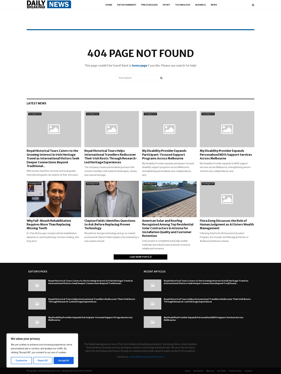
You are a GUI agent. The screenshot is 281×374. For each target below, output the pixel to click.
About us (210, 371)
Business (200, 4)
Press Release (149, 4)
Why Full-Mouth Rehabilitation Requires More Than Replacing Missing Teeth (49, 224)
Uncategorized (35, 114)
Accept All (63, 360)
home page (139, 65)
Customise (21, 360)
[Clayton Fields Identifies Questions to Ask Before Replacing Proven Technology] (111, 199)
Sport (166, 4)
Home (109, 4)
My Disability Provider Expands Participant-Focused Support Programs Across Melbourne (164, 154)
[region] (42, 350)
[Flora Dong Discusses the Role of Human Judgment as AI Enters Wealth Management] (227, 199)
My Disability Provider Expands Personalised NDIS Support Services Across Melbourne (226, 154)
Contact (248, 371)
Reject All (43, 360)
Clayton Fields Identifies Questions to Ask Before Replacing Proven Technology (109, 224)
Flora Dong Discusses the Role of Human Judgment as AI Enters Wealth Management (227, 224)
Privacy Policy (235, 371)
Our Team (221, 371)
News (214, 4)
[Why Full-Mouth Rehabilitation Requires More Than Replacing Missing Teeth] (54, 199)
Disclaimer (198, 371)
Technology (182, 4)
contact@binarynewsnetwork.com (146, 356)
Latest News (36, 103)
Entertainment (126, 4)
